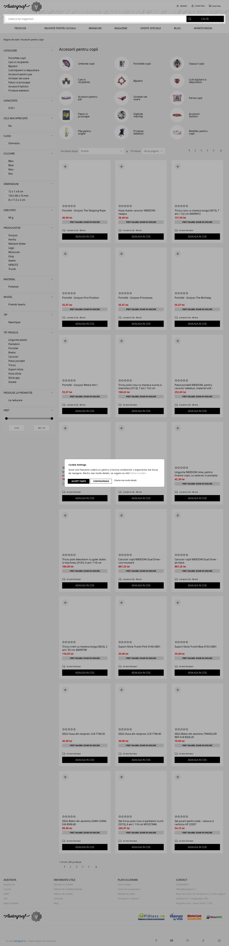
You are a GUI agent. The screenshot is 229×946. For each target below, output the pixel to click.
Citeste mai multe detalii (125, 480)
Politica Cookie (138, 473)
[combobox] (114, 19)
